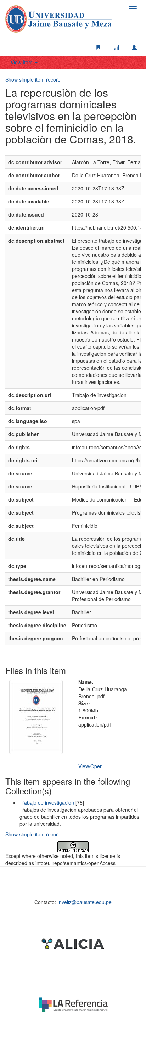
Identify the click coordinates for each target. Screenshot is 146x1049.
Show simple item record (33, 79)
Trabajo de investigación (46, 802)
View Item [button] (22, 62)
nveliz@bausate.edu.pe (85, 902)
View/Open (90, 766)
